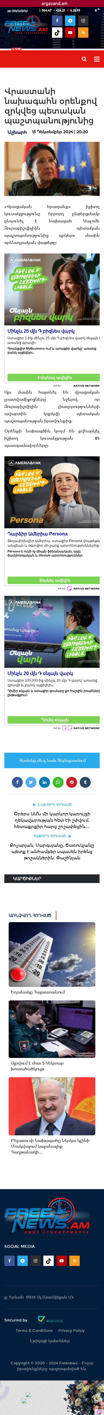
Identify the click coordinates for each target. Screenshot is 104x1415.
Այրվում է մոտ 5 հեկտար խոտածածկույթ (37, 1066)
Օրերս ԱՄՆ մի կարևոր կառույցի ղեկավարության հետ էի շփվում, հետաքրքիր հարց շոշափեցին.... (52, 820)
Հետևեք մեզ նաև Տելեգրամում (52, 760)
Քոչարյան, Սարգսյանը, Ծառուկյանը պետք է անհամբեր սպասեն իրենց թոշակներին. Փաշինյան (52, 851)
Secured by (16, 1320)
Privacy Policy (71, 1330)
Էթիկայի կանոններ (50, 1340)
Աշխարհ (17, 132)
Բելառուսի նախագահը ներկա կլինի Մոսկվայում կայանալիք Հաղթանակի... (50, 1146)
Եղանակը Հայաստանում (38, 992)
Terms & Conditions (34, 1330)
